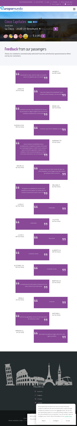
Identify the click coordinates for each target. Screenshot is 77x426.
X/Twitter (39, 399)
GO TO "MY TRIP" (39, 2)
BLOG (48, 2)
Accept (68, 421)
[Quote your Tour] (43, 36)
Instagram (39, 395)
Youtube (40, 402)
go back (30, 22)
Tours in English (55, 4)
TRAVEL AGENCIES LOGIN (66, 2)
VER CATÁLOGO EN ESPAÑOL (25, 2)
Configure (56, 421)
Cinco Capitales (16, 21)
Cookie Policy (68, 416)
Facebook (39, 391)
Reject (44, 421)
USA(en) (68, 4)
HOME (25, 418)
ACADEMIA (54, 2)
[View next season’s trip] (39, 29)
